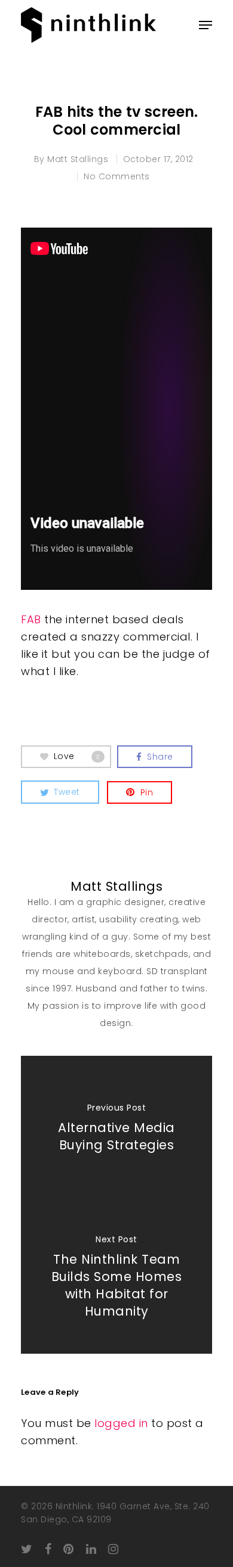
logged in (121, 1423)
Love (77, 756)
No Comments (117, 176)
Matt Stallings (77, 159)
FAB (31, 619)
